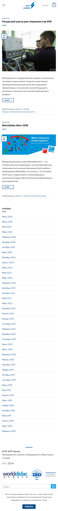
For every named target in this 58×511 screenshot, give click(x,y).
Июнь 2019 (7, 385)
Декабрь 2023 (8, 288)
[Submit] (53, 486)
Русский (45, 5)
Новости (6, 18)
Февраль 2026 (9, 237)
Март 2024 (7, 278)
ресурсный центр (28, 112)
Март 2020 (7, 349)
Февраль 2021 (9, 329)
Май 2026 (6, 227)
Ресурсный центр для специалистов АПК (27, 21)
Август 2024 (8, 262)
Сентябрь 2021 (9, 324)
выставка (42, 196)
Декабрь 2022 (9, 308)
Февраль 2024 (9, 283)
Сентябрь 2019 (9, 380)
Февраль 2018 (8, 431)
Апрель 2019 (8, 395)
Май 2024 (7, 272)
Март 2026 (7, 232)
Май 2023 (6, 298)
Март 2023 (7, 303)
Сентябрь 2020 (9, 339)
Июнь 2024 (7, 267)
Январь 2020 (8, 359)
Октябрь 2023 (8, 293)
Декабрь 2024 (9, 257)
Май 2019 (6, 390)
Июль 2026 (7, 216)
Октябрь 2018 (8, 410)
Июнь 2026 (7, 221)
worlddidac (34, 196)
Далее (8, 100)
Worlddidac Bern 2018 (15, 125)
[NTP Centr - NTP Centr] (29, 5)
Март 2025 (7, 252)
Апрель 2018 (8, 420)
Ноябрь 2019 (8, 369)
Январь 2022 (8, 318)
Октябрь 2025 (8, 247)
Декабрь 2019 (8, 364)
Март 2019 (7, 400)
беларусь (6, 112)
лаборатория (15, 112)
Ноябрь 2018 (8, 405)
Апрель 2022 (8, 313)
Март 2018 (7, 426)
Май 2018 (6, 415)
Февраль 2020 (9, 354)
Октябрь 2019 (8, 375)
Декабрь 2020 (9, 334)
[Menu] (3, 5)
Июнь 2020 (7, 344)
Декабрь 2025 (8, 242)
